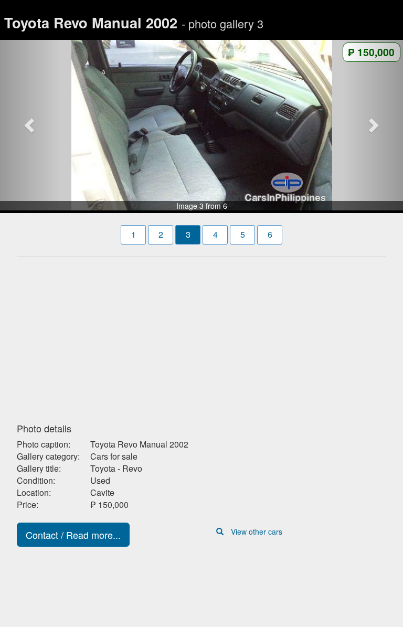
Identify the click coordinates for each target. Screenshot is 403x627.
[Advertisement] (201, 336)
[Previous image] (30, 125)
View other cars (256, 531)
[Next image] (373, 125)
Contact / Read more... (73, 534)
